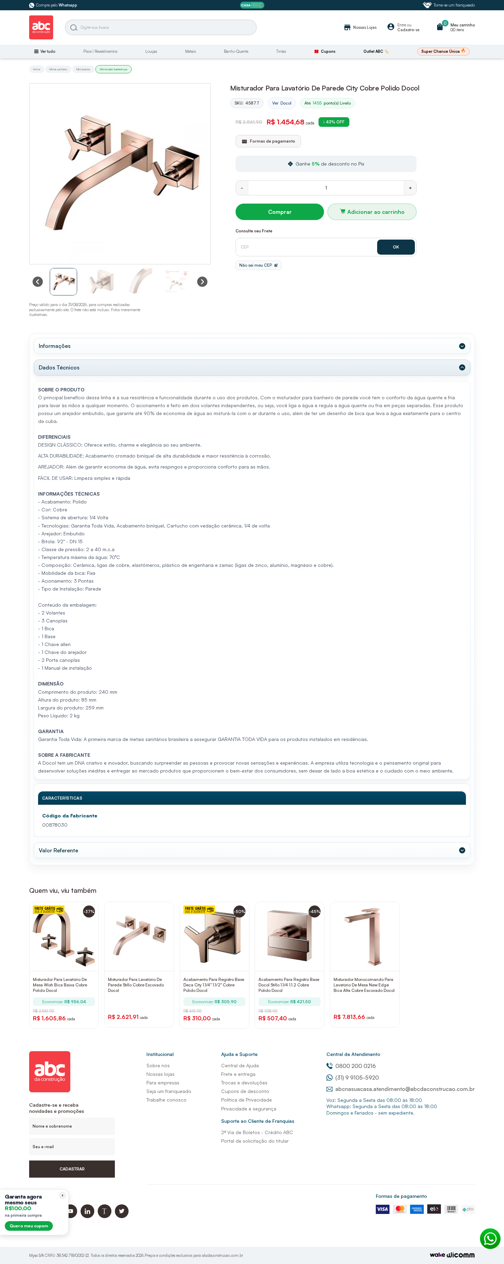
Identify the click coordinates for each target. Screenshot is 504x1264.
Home (36, 69)
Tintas (281, 51)
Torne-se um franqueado (454, 5)
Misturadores (83, 69)
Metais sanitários (58, 69)
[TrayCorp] (437, 1255)
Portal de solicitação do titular (255, 1141)
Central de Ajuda (240, 1065)
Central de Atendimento (353, 1054)
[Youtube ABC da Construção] (70, 1216)
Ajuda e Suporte (239, 1054)
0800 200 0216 (355, 1065)
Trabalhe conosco (166, 1100)
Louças (151, 51)
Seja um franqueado (168, 1091)
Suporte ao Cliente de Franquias (257, 1121)
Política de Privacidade (246, 1100)
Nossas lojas (160, 1074)
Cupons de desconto (245, 1091)
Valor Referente (58, 850)
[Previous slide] (38, 282)
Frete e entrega (238, 1074)
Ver (281, 103)
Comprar (280, 211)
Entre (401, 25)
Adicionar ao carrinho (376, 211)
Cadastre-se (408, 29)
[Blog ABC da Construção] (104, 1216)
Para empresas (162, 1082)
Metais (190, 51)
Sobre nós (158, 1065)
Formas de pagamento (401, 1196)
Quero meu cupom (29, 1225)
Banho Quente (236, 51)
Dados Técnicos (59, 367)
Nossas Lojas (359, 27)
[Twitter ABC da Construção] (122, 1216)
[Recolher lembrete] (62, 1195)
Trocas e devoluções (244, 1082)
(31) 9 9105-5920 (357, 1077)
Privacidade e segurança (248, 1108)
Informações (55, 345)
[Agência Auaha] (461, 1256)
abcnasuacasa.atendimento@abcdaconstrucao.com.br (405, 1088)
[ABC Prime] (252, 5)
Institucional (159, 1054)
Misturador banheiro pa (113, 69)
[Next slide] (202, 282)
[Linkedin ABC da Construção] (87, 1216)
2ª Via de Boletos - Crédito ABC (257, 1132)
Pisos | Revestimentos (100, 51)
